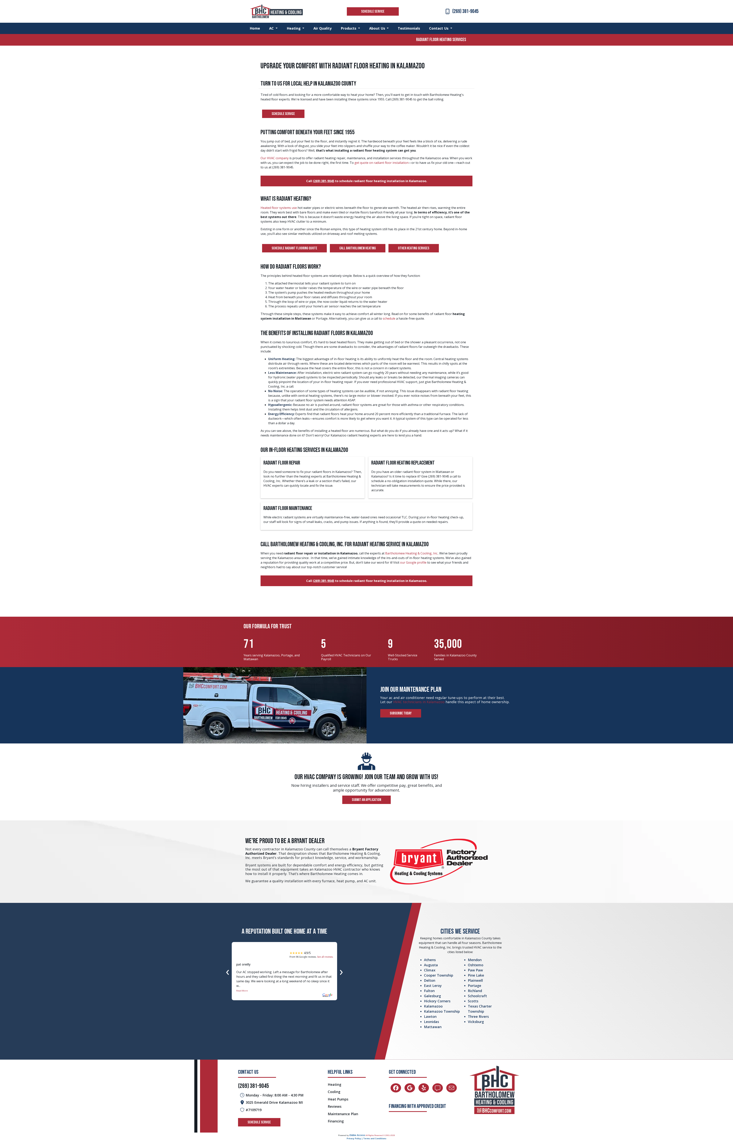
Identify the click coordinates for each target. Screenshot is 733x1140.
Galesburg (432, 996)
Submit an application (366, 799)
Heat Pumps (338, 1099)
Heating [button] (294, 28)
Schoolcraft (477, 996)
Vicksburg (476, 1021)
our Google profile (413, 562)
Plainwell (475, 980)
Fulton (429, 990)
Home (255, 28)
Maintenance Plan (343, 1114)
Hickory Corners (437, 1001)
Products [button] (349, 28)
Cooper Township (438, 975)
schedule (389, 318)
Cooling (334, 1092)
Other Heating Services (413, 248)
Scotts (473, 1001)
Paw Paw (475, 970)
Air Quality (322, 28)
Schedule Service (372, 11)
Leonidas (431, 1021)
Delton (429, 980)
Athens (430, 959)
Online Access (357, 1135)
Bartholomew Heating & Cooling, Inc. (411, 553)
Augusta (431, 965)
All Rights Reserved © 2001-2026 (380, 1135)
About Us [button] (377, 28)
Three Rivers (478, 1016)
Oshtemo (475, 965)
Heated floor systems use (279, 208)
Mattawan (433, 1026)
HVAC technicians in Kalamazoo (419, 702)
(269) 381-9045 (465, 11)
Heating (334, 1084)
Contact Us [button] (439, 28)
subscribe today (401, 713)
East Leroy (433, 985)
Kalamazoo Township (442, 1011)
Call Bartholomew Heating (357, 248)
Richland (475, 990)
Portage (474, 985)
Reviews (334, 1106)
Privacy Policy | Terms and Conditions (366, 1138)
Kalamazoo (433, 1006)
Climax (429, 970)
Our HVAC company (275, 158)
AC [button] (272, 28)
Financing (336, 1121)
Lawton (430, 1016)
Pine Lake (476, 975)
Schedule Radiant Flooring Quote (294, 248)
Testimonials (409, 28)
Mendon (475, 959)
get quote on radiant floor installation (381, 163)
